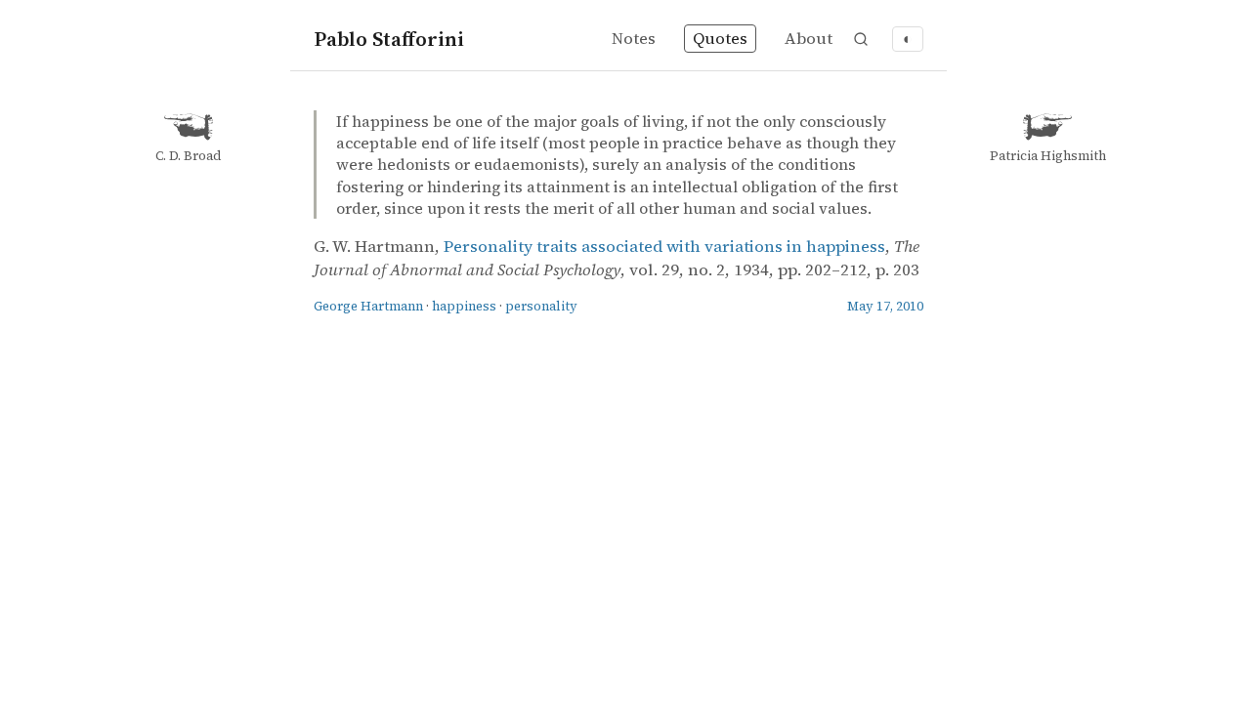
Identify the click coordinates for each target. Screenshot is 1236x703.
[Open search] (861, 39)
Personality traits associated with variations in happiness (664, 246)
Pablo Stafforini (389, 38)
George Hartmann (368, 306)
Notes (634, 38)
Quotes (720, 38)
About (808, 38)
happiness (464, 306)
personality (541, 306)
